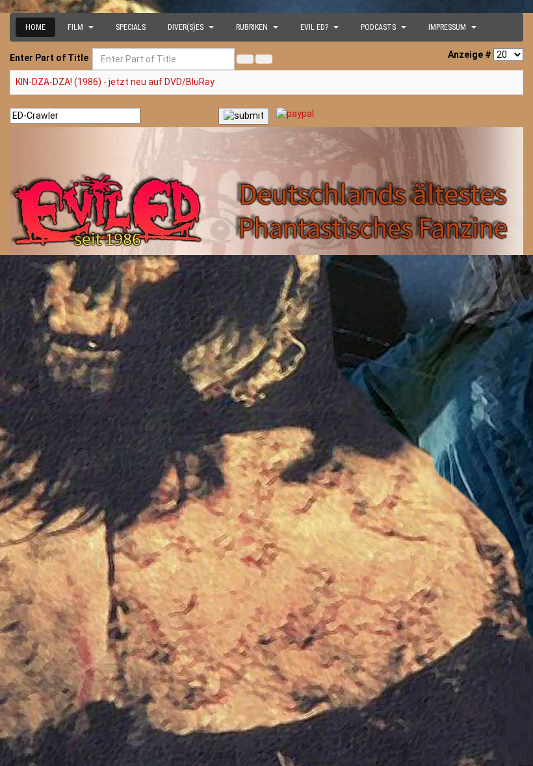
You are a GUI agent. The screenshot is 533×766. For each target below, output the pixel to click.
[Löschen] (263, 59)
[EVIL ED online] (266, 191)
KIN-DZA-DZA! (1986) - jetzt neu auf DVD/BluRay (115, 82)
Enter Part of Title (50, 58)
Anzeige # (469, 54)
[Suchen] (245, 59)
